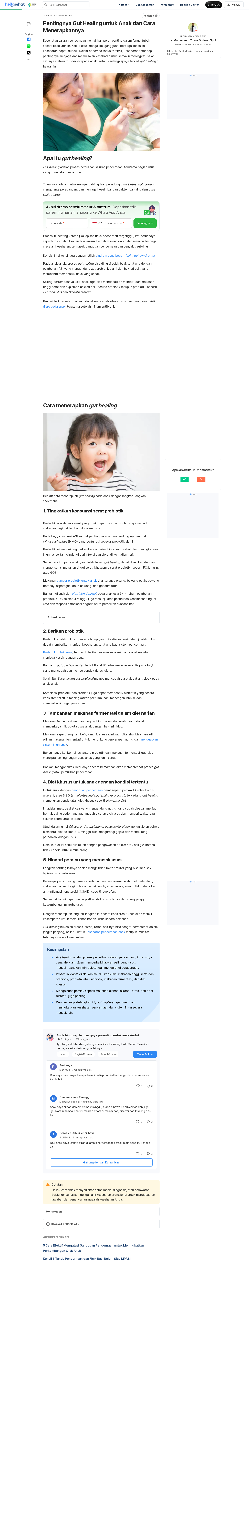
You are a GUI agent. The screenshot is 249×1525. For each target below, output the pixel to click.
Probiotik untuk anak (57, 652)
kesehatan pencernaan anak (105, 932)
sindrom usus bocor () (125, 255)
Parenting (47, 15)
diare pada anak (54, 306)
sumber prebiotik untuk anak (77, 580)
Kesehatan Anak (64, 15)
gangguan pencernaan (87, 790)
